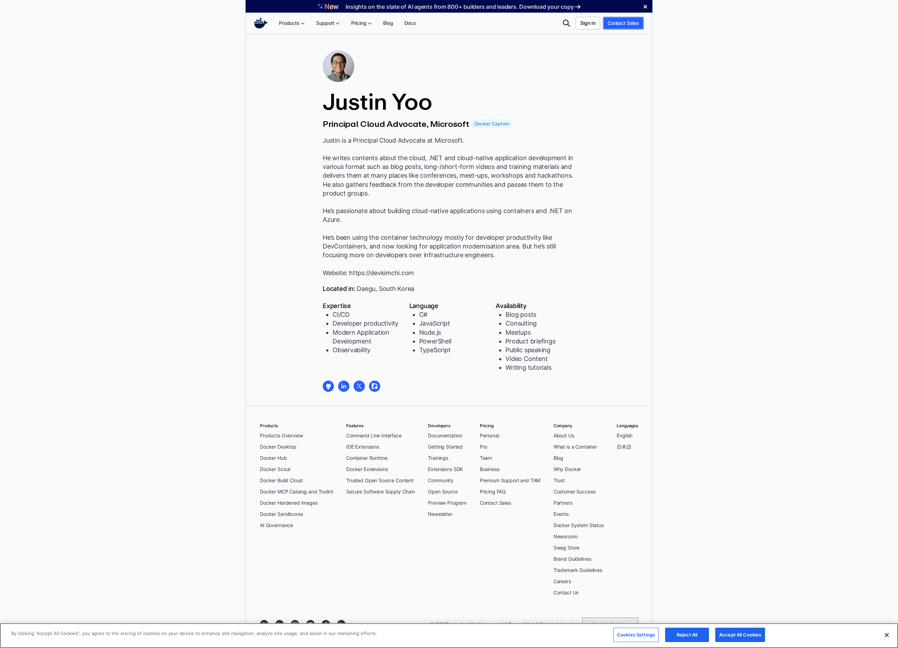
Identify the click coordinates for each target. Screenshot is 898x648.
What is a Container (575, 447)
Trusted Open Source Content (380, 480)
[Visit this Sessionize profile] (374, 386)
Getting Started (445, 447)
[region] (449, 635)
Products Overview (281, 435)
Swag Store (567, 548)
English (624, 435)
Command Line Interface (374, 435)
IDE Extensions (362, 447)
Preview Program (447, 503)
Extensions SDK (445, 469)
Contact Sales (623, 23)
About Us (564, 435)
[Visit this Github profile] (328, 386)
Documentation (445, 435)
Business (490, 469)
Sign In (588, 23)
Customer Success (575, 491)
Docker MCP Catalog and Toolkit (296, 491)
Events (561, 514)
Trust (559, 480)
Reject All (687, 634)
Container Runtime (366, 458)
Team (486, 458)
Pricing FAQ (493, 491)
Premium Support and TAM (510, 480)
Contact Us (566, 592)
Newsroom (566, 536)
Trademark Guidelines (578, 570)
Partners (563, 503)
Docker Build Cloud (281, 480)
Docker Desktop (278, 447)
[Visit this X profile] (359, 386)
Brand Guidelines (572, 559)
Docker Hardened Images (289, 503)
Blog (558, 458)
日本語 (624, 447)
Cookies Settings (636, 634)
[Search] (566, 23)
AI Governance (276, 525)
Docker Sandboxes (281, 514)
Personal (489, 435)
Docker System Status (579, 525)
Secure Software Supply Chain (380, 491)
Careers (562, 581)
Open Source (442, 491)
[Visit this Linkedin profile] (343, 386)
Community (441, 480)
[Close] (886, 635)
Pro (484, 447)
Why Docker (567, 469)
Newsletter (440, 514)
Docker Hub (273, 458)
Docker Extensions (367, 469)
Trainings (438, 458)
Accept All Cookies (740, 634)
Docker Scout (275, 469)
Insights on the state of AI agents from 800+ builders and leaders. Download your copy (460, 6)
